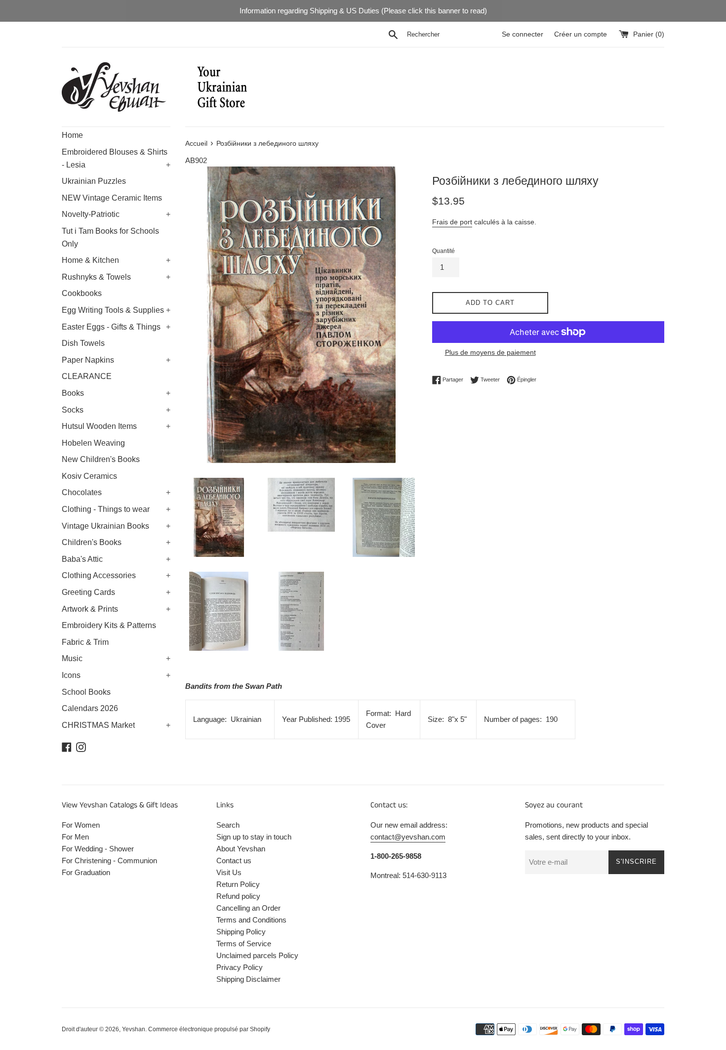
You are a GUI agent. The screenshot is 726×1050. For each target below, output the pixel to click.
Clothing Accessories (116, 575)
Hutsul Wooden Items (116, 426)
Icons (116, 675)
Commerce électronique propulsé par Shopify (209, 1029)
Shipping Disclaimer (248, 979)
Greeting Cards (116, 592)
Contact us (233, 860)
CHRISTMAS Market (116, 725)
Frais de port (452, 222)
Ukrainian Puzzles (94, 181)
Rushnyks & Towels (116, 277)
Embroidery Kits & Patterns (109, 625)
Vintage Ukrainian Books (116, 526)
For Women (81, 825)
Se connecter (522, 34)
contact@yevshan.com (407, 837)
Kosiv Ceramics (89, 476)
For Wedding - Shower (98, 848)
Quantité (443, 251)
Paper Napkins (116, 360)
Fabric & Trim (85, 642)
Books (116, 393)
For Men (75, 837)
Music (116, 658)
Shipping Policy (241, 931)
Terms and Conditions (251, 920)
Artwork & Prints (116, 609)
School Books (86, 692)
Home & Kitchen (116, 260)
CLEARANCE (87, 376)
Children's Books (116, 542)
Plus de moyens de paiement (490, 352)
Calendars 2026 (90, 708)
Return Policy (238, 884)
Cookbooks (82, 293)
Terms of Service (243, 943)
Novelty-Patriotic (116, 214)
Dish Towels (83, 343)
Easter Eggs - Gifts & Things (116, 327)
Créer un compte (580, 34)
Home (72, 135)
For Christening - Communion (109, 860)
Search (228, 825)
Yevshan (133, 1029)
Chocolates (116, 492)
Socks (116, 410)
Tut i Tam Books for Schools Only (110, 237)
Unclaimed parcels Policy (257, 955)
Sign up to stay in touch (253, 837)
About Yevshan (240, 848)
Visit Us (229, 872)
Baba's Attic (116, 559)
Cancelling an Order (248, 908)
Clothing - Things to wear (116, 509)
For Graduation (86, 872)
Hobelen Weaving (93, 443)
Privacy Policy (239, 967)
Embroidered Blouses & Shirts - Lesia (116, 158)
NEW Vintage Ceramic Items (112, 198)
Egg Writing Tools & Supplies (116, 310)
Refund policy (238, 896)
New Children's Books (101, 459)
